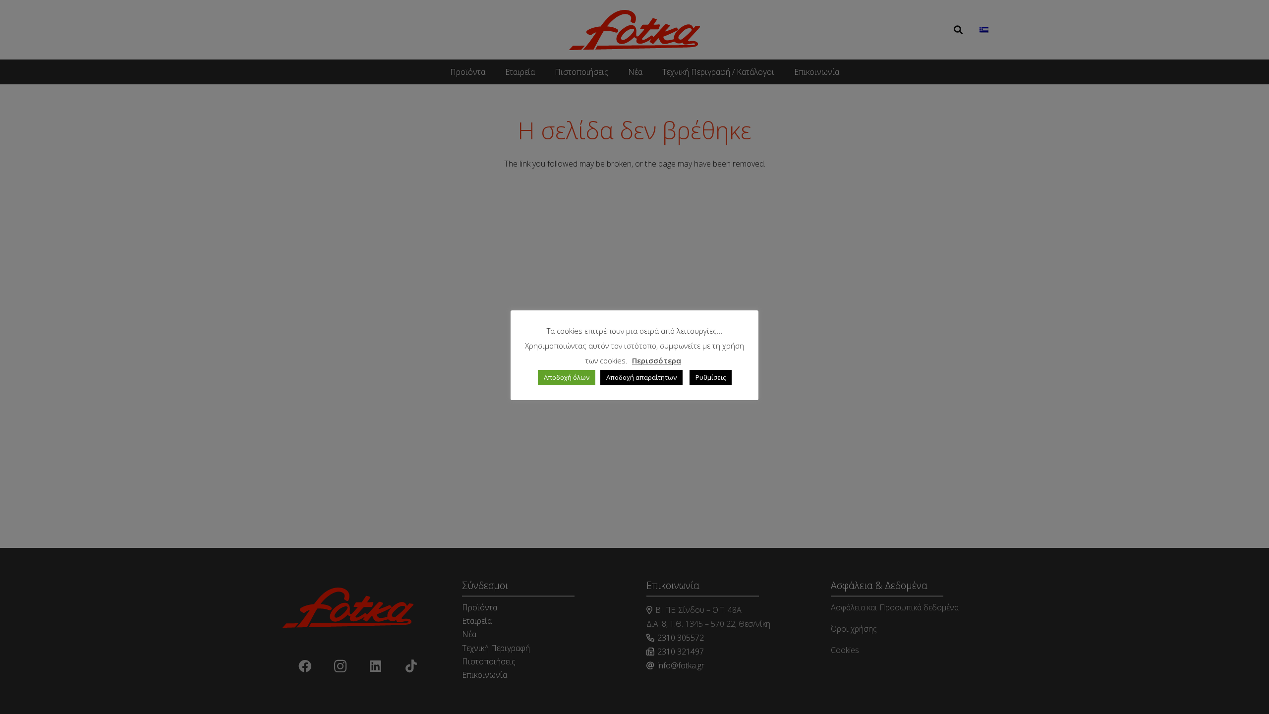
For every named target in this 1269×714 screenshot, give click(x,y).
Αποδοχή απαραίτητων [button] (641, 377)
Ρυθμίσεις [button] (710, 377)
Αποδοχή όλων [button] (566, 377)
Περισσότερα (656, 360)
